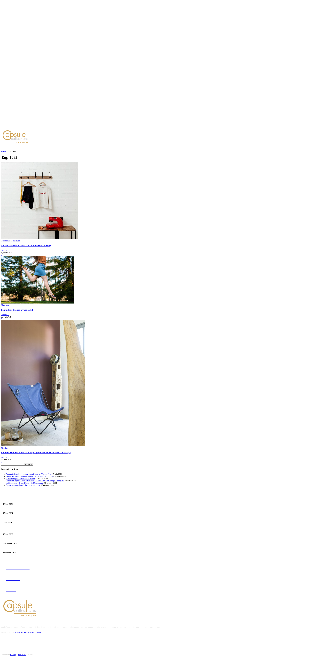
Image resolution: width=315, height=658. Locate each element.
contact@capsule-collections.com (28, 632)
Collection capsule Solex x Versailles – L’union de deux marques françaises (35, 481)
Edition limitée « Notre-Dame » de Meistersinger (25, 483)
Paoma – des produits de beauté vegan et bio (23, 485)
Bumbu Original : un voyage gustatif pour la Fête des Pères (29, 474)
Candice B (5, 315)
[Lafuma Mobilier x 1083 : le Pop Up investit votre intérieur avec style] (43, 446)
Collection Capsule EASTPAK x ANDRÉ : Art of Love (20, 509)
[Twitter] (24, 126)
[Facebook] (18, 126)
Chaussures (5, 305)
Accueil (4, 151)
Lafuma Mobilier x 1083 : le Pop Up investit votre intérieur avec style (36, 452)
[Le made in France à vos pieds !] (37, 303)
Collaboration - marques (10, 241)
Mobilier (4, 448)
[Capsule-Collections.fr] (40, 137)
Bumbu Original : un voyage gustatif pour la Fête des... (21, 500)
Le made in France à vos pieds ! (17, 310)
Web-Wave (22, 655)
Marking (13, 655)
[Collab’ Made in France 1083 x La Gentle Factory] (39, 239)
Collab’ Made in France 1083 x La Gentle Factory (26, 245)
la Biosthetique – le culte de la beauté (20, 478)
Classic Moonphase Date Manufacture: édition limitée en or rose (24, 518)
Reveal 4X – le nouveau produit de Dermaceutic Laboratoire (29, 476)
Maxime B (5, 250)
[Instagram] (21, 126)
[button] (118, 148)
